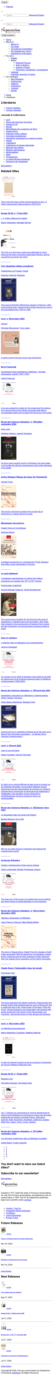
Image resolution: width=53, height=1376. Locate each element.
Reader (14, 58)
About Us (15, 44)
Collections (16, 86)
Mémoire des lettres (15, 147)
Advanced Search (36, 15)
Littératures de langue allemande (20, 145)
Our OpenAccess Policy (21, 51)
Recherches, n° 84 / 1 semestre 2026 (13, 1335)
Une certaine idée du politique (11, 1292)
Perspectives (12, 157)
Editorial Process (23, 63)
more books (6, 1271)
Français (9, 6)
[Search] (2, 11)
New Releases (17, 79)
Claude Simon (12, 131)
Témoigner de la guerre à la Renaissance (14, 1356)
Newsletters (6, 166)
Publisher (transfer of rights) (23, 74)
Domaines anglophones (16, 136)
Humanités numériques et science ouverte (24, 138)
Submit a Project (23, 67)
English (4, 2)
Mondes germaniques (15, 150)
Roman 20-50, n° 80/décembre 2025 (12, 1313)
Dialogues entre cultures (16, 134)
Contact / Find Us (13, 1208)
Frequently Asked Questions (18, 1211)
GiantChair (16, 1373)
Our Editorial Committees (21, 49)
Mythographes (12, 152)
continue (27, 1200)
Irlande (9, 141)
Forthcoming (16, 81)
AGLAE (9, 127)
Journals (14, 88)
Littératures (11, 143)
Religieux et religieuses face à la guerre (14, 1260)
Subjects (14, 84)
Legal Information (13, 1215)
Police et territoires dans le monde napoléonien (17, 1239)
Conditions (10, 1213)
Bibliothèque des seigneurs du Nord (21, 129)
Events (14, 91)
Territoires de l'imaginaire (17, 161)
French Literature (13, 108)
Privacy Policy (12, 1218)
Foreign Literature (13, 110)
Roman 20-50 (12, 124)
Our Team (15, 46)
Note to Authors (22, 65)
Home (8, 39)
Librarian (14, 72)
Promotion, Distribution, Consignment (32, 70)
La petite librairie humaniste (18, 159)
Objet (8, 154)
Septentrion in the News (21, 53)
